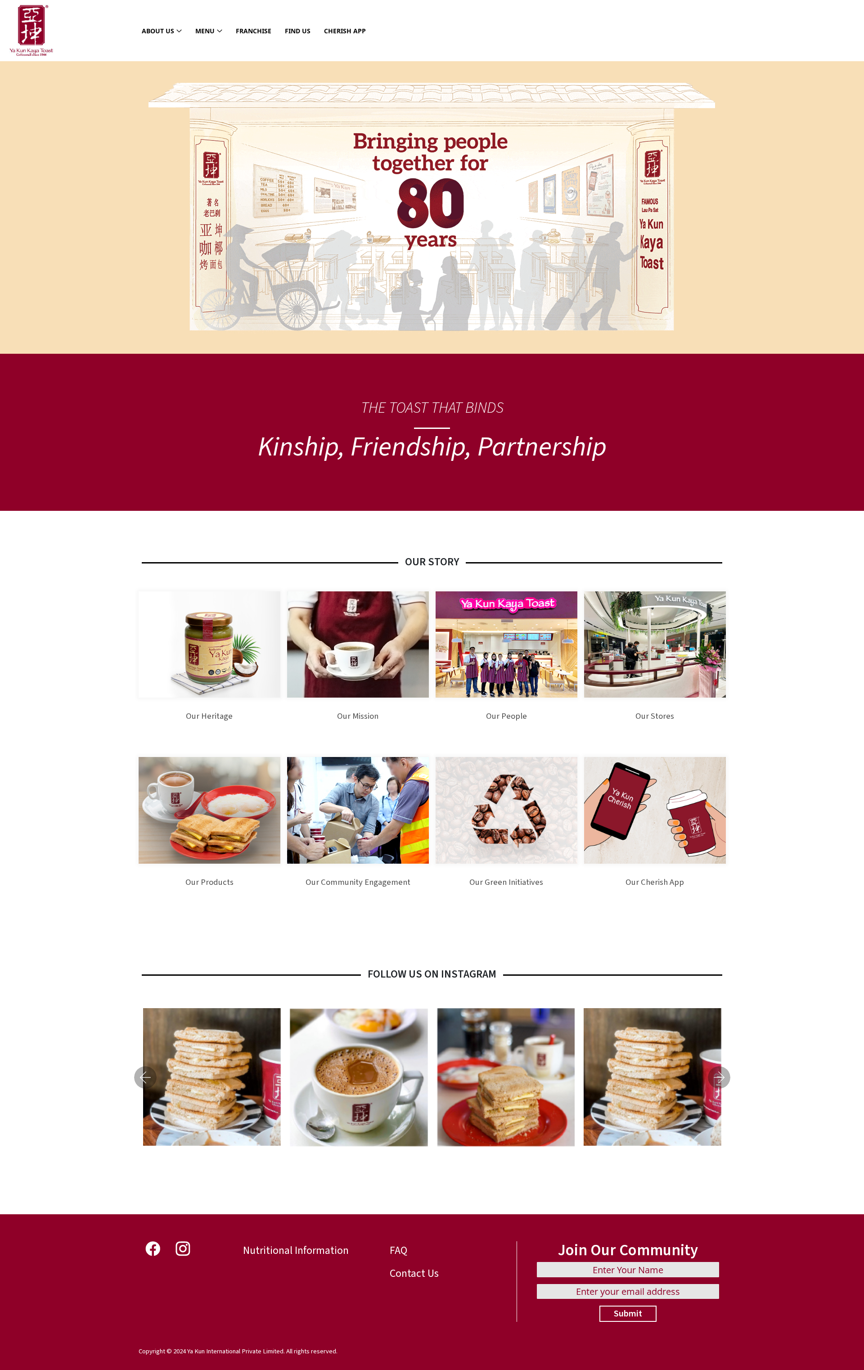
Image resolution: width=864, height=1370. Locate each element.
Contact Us (414, 1273)
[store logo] (31, 31)
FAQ (398, 1250)
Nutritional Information (296, 1250)
